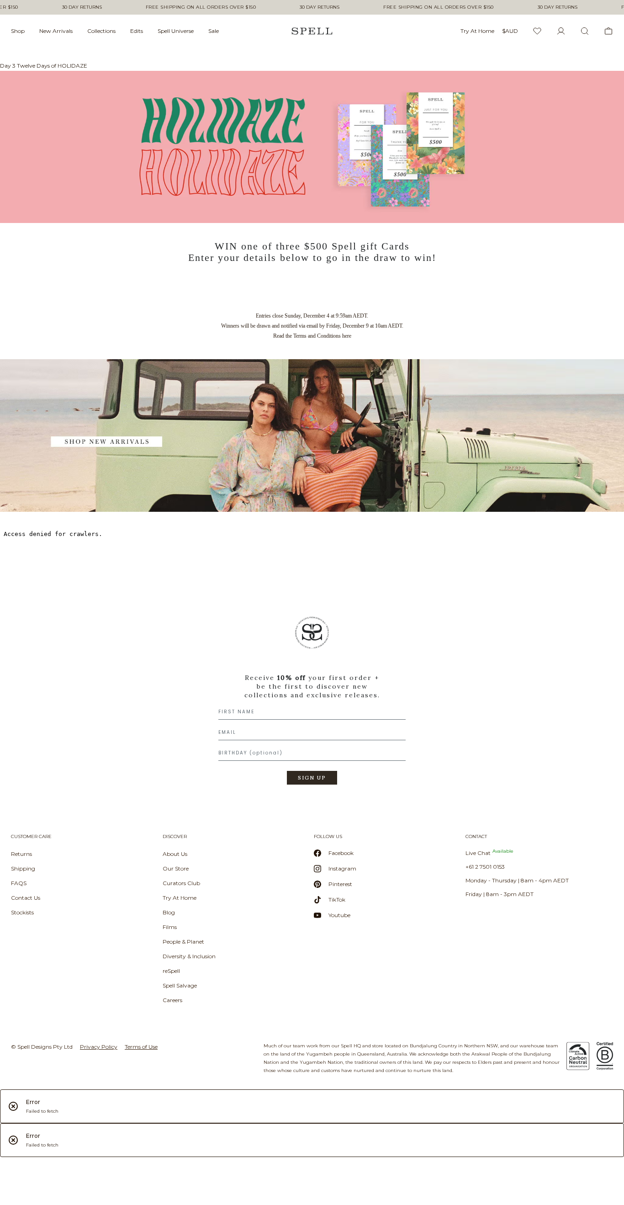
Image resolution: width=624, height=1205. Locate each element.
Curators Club (181, 883)
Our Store (176, 868)
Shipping (23, 868)
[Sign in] (561, 31)
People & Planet (183, 941)
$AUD (510, 30)
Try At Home (179, 897)
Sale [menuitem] (213, 30)
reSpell (171, 970)
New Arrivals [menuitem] (56, 30)
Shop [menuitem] (18, 30)
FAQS (18, 883)
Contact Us (25, 897)
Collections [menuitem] (101, 30)
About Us (175, 853)
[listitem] (312, 703)
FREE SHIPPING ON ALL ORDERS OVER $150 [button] (201, 7)
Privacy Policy (98, 1046)
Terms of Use (141, 1046)
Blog (169, 912)
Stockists (22, 912)
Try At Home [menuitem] (477, 30)
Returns (21, 853)
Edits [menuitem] (136, 30)
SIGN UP (312, 778)
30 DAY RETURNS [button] (82, 7)
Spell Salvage (180, 985)
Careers (172, 1000)
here (346, 336)
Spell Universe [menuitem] (176, 30)
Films (170, 927)
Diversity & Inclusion (189, 956)
